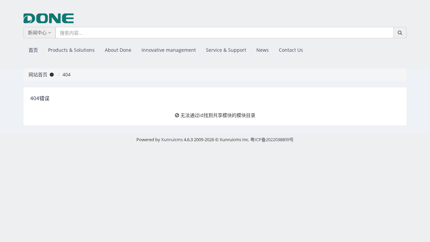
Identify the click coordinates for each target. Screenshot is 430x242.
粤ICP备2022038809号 (272, 139)
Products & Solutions (71, 50)
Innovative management (168, 50)
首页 (33, 50)
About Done (118, 50)
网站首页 (38, 74)
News (262, 50)
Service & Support (226, 50)
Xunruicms (172, 139)
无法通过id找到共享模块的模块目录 (217, 115)
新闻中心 (38, 32)
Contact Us (291, 50)
